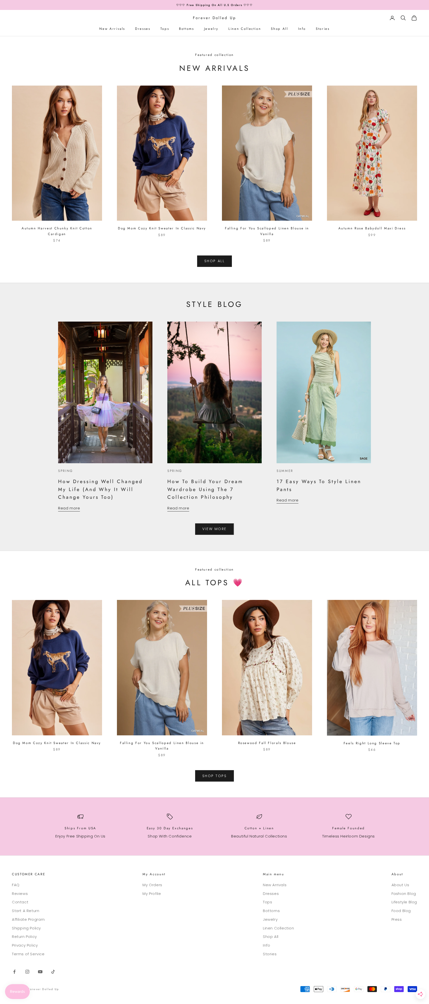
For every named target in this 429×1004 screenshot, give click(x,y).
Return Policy (24, 936)
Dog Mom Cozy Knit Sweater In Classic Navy (162, 228)
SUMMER (285, 470)
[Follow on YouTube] (40, 971)
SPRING (65, 470)
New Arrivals (112, 28)
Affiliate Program (28, 919)
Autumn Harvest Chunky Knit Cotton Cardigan (57, 231)
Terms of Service (28, 954)
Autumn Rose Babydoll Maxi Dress (372, 228)
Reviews (20, 893)
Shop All (279, 28)
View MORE (214, 528)
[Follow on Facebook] (14, 971)
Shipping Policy (26, 928)
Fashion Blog (404, 893)
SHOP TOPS (214, 775)
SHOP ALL (214, 260)
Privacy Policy (25, 945)
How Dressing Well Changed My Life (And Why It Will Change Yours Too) (100, 489)
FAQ (16, 884)
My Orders (152, 884)
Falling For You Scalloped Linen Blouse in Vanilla (267, 231)
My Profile (152, 893)
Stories (322, 28)
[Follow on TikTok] (53, 971)
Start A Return (25, 910)
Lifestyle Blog (404, 902)
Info (302, 28)
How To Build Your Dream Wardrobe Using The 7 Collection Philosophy (205, 489)
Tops (164, 28)
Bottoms (186, 28)
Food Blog (401, 910)
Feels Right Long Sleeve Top (372, 743)
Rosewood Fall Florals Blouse (267, 743)
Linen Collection (244, 28)
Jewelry (211, 28)
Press (397, 919)
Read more (69, 508)
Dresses (142, 28)
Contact (20, 902)
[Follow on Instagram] (27, 971)
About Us (400, 884)
